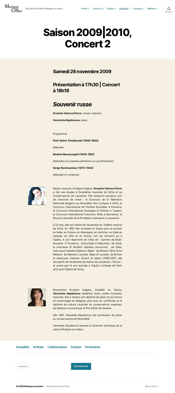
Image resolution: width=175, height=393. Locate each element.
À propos (137, 8)
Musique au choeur (33, 386)
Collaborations (57, 347)
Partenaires (92, 347)
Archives (123, 8)
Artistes (38, 347)
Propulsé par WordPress (58, 386)
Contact (76, 347)
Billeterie (151, 8)
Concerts (97, 8)
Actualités (22, 347)
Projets (110, 8)
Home (84, 8)
